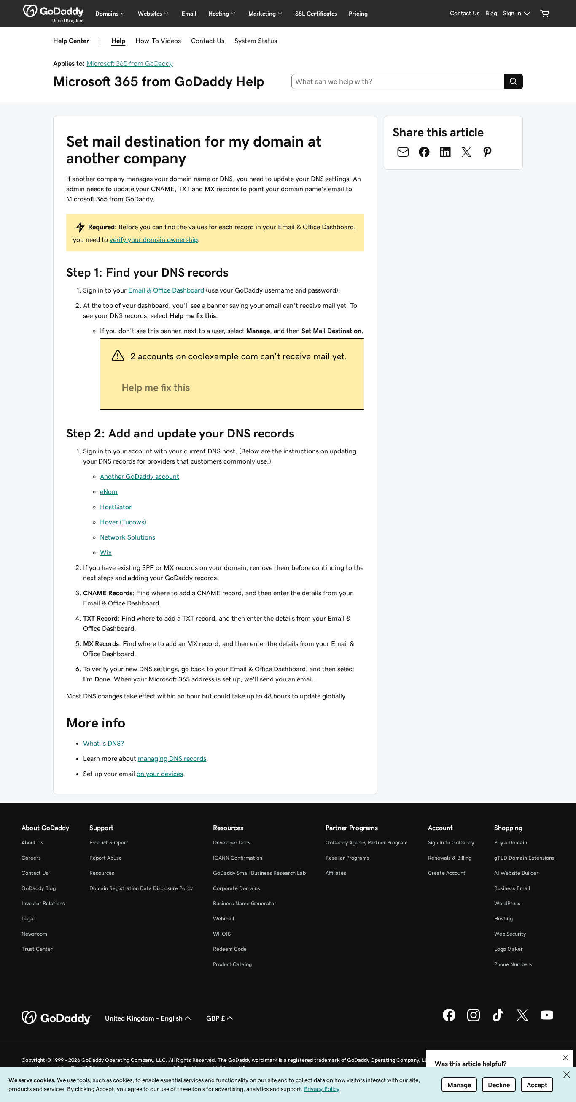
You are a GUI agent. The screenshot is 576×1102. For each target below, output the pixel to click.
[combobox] (398, 81)
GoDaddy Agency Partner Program (367, 842)
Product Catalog (232, 964)
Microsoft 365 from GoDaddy (129, 63)
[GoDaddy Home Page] (57, 1018)
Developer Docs (231, 842)
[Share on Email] (403, 152)
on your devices (160, 773)
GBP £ (215, 1018)
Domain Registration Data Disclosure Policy (141, 888)
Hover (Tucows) (123, 521)
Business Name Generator (244, 903)
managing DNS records (172, 758)
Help (118, 40)
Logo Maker (508, 949)
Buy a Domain (510, 842)
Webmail (223, 918)
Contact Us (207, 40)
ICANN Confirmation (237, 857)
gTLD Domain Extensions (524, 857)
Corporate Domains (236, 888)
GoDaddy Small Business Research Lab (259, 873)
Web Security (510, 933)
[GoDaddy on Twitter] (522, 1020)
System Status (255, 40)
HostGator (116, 506)
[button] (565, 1057)
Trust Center (37, 949)
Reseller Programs (347, 857)
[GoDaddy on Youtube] (546, 1020)
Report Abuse (105, 857)
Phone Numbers (513, 964)
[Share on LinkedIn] (445, 152)
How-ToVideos (158, 40)
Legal (28, 918)
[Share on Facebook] (424, 152)
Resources (101, 873)
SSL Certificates (316, 13)
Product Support (108, 842)
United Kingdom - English (144, 1018)
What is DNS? (103, 743)
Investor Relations (43, 903)
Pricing (358, 13)
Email (188, 13)
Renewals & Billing (449, 857)
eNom (109, 491)
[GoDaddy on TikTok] (498, 1020)
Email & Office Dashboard (166, 290)
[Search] (513, 81)
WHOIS (222, 933)
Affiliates (336, 873)
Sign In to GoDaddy (451, 842)
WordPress (507, 903)
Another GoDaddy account (139, 476)
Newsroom (34, 933)
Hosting (503, 918)
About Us (32, 842)
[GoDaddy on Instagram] (473, 1020)
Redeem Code (230, 949)
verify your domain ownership (154, 239)
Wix (106, 552)
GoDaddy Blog (39, 888)
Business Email (512, 888)
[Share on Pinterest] (487, 152)
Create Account (447, 873)
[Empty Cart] (545, 13)
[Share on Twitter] (466, 152)
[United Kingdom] (53, 11)
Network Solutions (127, 537)
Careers (31, 857)
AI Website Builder (516, 873)
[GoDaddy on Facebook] (449, 1020)
